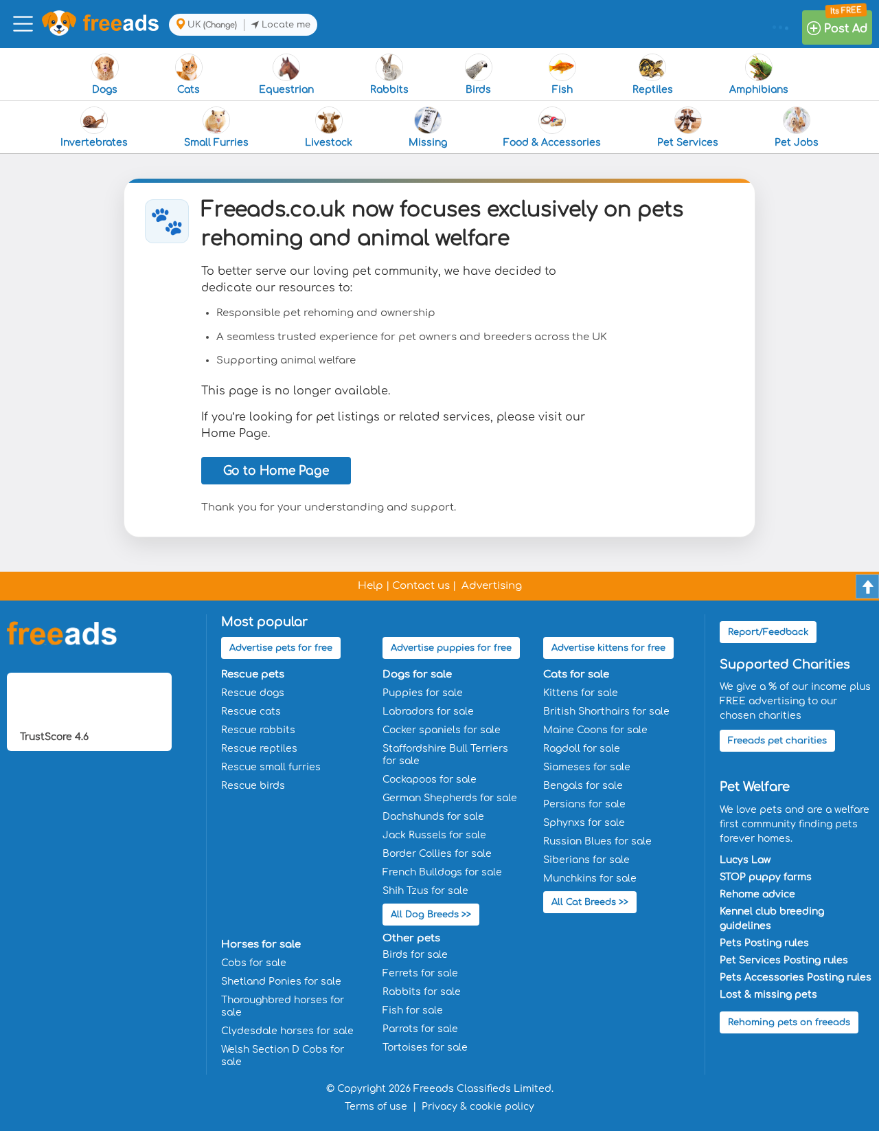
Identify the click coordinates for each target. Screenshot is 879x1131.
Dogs (104, 90)
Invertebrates (94, 142)
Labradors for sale (428, 711)
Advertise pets (280, 648)
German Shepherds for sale (450, 798)
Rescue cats (251, 711)
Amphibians (758, 90)
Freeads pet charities (777, 741)
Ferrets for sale (420, 973)
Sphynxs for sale (584, 823)
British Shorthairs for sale (606, 711)
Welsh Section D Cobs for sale (282, 1055)
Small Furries (216, 142)
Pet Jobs (797, 142)
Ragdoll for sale (581, 748)
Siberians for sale (586, 860)
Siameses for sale (586, 767)
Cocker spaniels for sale (442, 730)
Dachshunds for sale (433, 816)
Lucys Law (745, 860)
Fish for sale (413, 1010)
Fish (562, 90)
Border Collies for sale (437, 854)
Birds (478, 90)
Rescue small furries (271, 767)
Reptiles (652, 90)
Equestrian (286, 90)
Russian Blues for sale (597, 841)
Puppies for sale (423, 693)
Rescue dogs (252, 693)
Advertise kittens (608, 648)
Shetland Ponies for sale (281, 981)
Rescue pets (252, 674)
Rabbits (389, 90)
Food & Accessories (552, 142)
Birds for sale (415, 955)
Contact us (421, 586)
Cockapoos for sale (430, 779)
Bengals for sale (583, 786)
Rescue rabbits (258, 730)
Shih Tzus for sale (425, 891)
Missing (428, 142)
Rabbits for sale (422, 992)
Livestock (328, 142)
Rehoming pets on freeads (789, 1022)
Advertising (491, 586)
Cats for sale (576, 674)
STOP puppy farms (766, 877)
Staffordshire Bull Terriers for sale (445, 754)
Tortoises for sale (425, 1047)
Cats (188, 90)
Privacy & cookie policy (478, 1106)
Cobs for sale (253, 963)
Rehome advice (757, 894)
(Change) (220, 25)
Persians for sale (584, 804)
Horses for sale (261, 944)
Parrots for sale (420, 1029)
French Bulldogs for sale (442, 872)
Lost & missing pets (768, 994)
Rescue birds (253, 786)
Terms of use (376, 1106)
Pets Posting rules (764, 943)
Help (370, 586)
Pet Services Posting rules (784, 960)
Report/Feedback (768, 632)
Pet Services (687, 142)
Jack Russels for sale (434, 835)
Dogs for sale (417, 674)
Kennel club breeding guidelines (772, 918)
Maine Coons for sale (595, 730)
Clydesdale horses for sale (287, 1031)
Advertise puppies (451, 648)
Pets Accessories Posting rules (795, 977)
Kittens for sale (580, 693)
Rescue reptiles (259, 748)
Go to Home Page (276, 471)
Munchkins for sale (590, 878)
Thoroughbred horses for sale (282, 1006)
